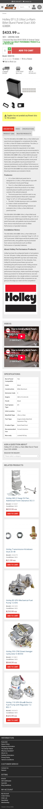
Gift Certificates (6, 781)
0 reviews (16, 58)
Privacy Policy (5, 757)
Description (8, 129)
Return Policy (5, 744)
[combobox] (21, 456)
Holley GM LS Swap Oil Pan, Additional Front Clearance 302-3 (20, 499)
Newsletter (4, 800)
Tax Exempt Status (7, 748)
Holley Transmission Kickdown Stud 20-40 (19, 550)
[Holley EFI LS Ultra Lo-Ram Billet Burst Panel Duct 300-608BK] (21, 88)
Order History (5, 796)
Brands (3, 778)
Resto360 (4, 742)
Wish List (4, 798)
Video (18, 129)
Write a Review (27, 58)
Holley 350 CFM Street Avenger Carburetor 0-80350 (19, 652)
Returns (3, 770)
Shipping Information (8, 746)
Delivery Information (7, 755)
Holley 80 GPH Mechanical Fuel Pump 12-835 (19, 601)
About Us (4, 753)
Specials (4, 783)
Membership (5, 802)
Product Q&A (9, 134)
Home (4, 13)
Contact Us (27, 1)
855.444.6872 (17, 1)
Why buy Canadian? (7, 751)
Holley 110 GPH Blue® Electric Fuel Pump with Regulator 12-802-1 (19, 704)
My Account (5, 793)
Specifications (28, 129)
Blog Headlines (6, 785)
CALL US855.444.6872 (32, 72)
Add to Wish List (10, 61)
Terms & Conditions (7, 759)
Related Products (24, 134)
